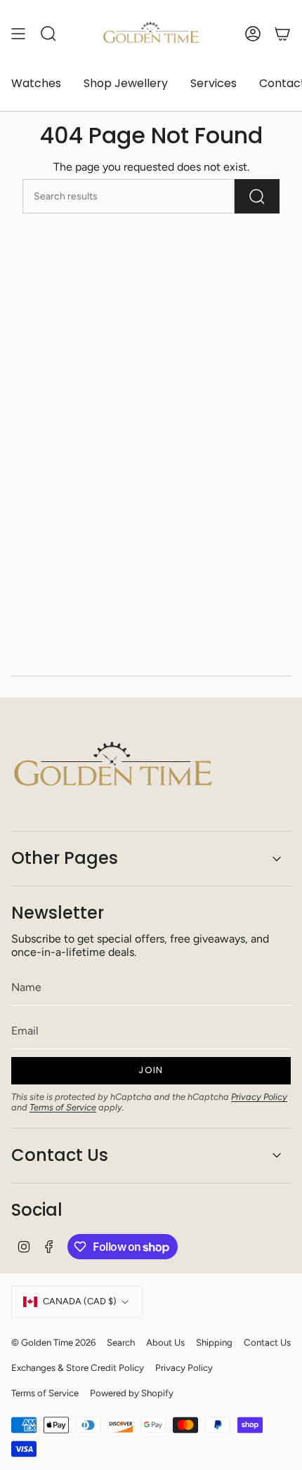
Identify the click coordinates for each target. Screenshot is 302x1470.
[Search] (257, 196)
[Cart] (282, 33)
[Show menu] (18, 33)
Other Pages (64, 857)
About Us (165, 1342)
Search (121, 1342)
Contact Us (59, 1155)
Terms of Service (62, 1107)
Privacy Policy (259, 1096)
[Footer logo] (113, 767)
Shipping (214, 1342)
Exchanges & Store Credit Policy (77, 1367)
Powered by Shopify (131, 1392)
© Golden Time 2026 (53, 1342)
